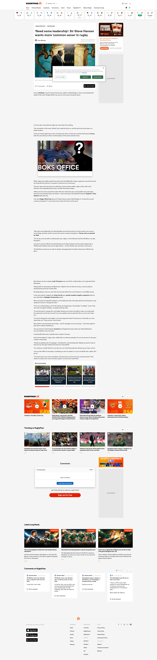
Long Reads (46, 8)
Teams (63, 8)
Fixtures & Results (36, 8)
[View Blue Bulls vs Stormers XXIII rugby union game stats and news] (49, 15)
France (92, 134)
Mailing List (87, 634)
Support (99, 644)
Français (86, 654)
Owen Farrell (58, 295)
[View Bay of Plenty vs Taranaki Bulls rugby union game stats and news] (99, 15)
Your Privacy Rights (60, 77)
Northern (86, 641)
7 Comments (41, 86)
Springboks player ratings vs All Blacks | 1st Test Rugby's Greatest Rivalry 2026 (91, 579)
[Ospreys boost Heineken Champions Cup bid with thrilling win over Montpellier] (58, 370)
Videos (72, 641)
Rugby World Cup (45, 199)
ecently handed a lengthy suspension (78, 295)
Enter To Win (104, 48)
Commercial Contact (102, 647)
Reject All (85, 77)
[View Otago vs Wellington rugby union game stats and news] (129, 15)
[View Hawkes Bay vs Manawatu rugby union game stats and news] (29, 15)
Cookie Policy (101, 634)
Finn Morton (42, 40)
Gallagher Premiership (51, 297)
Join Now (86, 628)
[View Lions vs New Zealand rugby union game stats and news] (150, 15)
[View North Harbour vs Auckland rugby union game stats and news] (89, 15)
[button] (41, 545)
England (88, 194)
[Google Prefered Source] (88, 86)
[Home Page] (34, 3)
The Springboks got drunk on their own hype (119, 579)
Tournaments (55, 8)
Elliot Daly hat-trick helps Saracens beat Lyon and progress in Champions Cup (74, 379)
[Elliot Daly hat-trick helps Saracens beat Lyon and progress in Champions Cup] (74, 370)
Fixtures (72, 631)
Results (72, 634)
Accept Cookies (97, 77)
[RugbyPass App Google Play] (42, 635)
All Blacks (41, 93)
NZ (84, 651)
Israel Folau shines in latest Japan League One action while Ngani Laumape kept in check (90, 379)
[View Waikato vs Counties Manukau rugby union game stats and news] (119, 15)
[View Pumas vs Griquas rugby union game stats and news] (39, 15)
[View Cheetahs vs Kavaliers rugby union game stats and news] (139, 15)
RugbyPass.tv (87, 631)
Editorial (99, 651)
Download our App (99, 8)
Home (71, 628)
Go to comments (32, 589)
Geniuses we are (87, 584)
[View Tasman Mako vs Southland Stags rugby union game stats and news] (69, 15)
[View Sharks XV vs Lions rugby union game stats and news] (59, 15)
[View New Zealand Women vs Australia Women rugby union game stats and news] (79, 15)
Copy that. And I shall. (34, 584)
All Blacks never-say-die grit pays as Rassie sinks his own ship (36, 579)
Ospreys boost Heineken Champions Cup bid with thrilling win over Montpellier (58, 379)
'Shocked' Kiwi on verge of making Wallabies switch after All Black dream (42, 378)
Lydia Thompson (57, 281)
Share (50, 86)
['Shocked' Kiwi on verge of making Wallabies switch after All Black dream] (42, 370)
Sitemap (72, 644)
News (27, 8)
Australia (57, 329)
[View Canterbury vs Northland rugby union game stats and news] (19, 15)
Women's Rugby (87, 8)
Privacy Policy (101, 628)
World (85, 647)
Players (69, 8)
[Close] (103, 68)
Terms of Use (100, 631)
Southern (86, 644)
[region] (79, 74)
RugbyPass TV (77, 8)
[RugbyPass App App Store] (42, 630)
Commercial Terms (102, 638)
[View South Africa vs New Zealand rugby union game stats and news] (109, 15)
